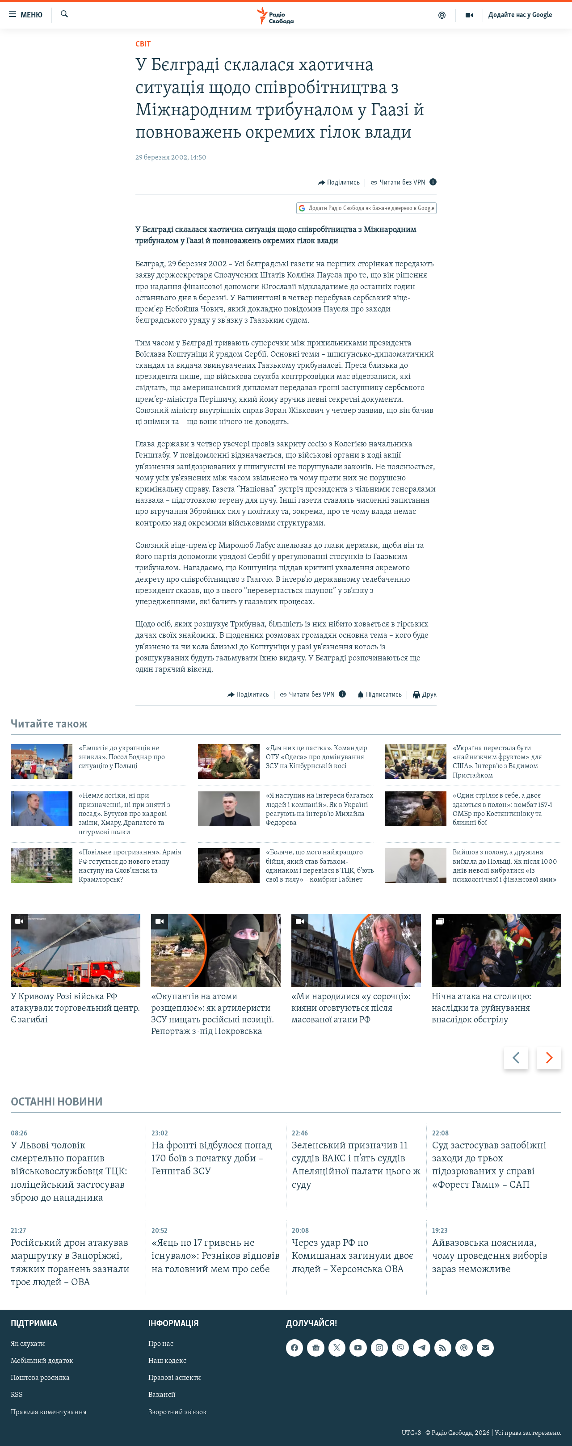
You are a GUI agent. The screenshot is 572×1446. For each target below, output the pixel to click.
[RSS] (442, 1347)
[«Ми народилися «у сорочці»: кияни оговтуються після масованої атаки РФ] (356, 950)
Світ (143, 45)
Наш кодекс (167, 1361)
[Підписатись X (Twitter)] (336, 1347)
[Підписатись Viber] (400, 1347)
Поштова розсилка (40, 1378)
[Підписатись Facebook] (294, 1347)
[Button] (339, 183)
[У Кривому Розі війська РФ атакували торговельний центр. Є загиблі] (75, 950)
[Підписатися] (485, 1347)
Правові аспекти (174, 1378)
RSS (17, 1395)
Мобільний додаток (42, 1361)
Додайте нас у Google (520, 15)
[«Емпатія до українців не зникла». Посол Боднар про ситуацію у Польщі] (41, 761)
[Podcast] (463, 1347)
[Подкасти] (442, 15)
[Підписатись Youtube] (357, 1347)
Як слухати (28, 1344)
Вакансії (162, 1395)
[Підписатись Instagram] (379, 1347)
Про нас (160, 1344)
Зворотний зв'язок (177, 1412)
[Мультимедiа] (469, 15)
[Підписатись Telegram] (421, 1347)
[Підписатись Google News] (315, 1347)
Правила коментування (49, 1412)
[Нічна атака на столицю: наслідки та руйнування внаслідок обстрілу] (496, 950)
